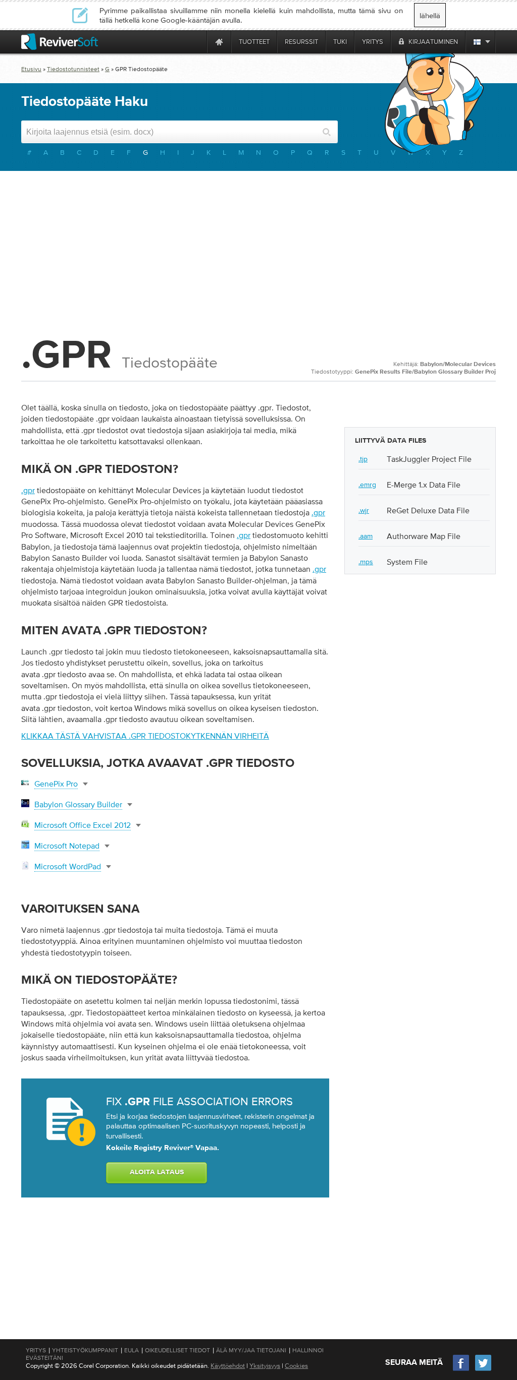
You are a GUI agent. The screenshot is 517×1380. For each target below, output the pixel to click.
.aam (365, 536)
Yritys (36, 1350)
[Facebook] (461, 1369)
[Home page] (219, 41)
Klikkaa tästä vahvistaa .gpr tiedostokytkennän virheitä (145, 735)
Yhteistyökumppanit (85, 1350)
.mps (365, 562)
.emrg (367, 485)
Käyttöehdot (228, 1365)
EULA (131, 1350)
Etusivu (31, 69)
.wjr (363, 510)
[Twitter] (483, 1369)
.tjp (363, 459)
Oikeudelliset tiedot (177, 1350)
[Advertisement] (258, 251)
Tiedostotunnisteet (73, 69)
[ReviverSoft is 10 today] (197, 41)
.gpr (28, 490)
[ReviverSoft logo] (59, 41)
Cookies (296, 1365)
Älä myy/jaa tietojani (251, 1350)
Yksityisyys (264, 1365)
